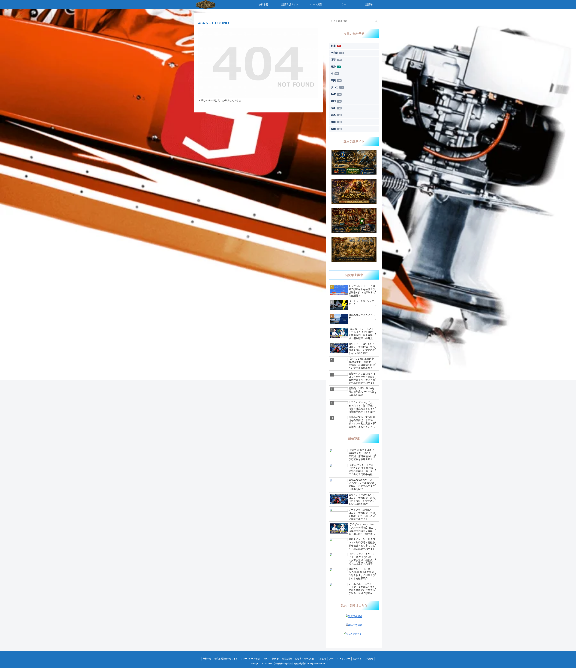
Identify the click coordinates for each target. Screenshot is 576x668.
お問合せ (369, 658)
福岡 (336, 129)
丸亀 (336, 108)
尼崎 (336, 94)
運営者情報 (287, 658)
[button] (376, 21)
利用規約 (321, 658)
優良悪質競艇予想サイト (226, 658)
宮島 (336, 115)
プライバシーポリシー (339, 658)
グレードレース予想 (250, 658)
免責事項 (357, 658)
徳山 (336, 122)
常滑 (335, 66)
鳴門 (336, 101)
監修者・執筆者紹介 (304, 658)
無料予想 (207, 658)
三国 (336, 80)
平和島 (337, 52)
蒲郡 (336, 59)
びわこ (337, 87)
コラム (266, 658)
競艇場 (275, 658)
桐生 (335, 46)
